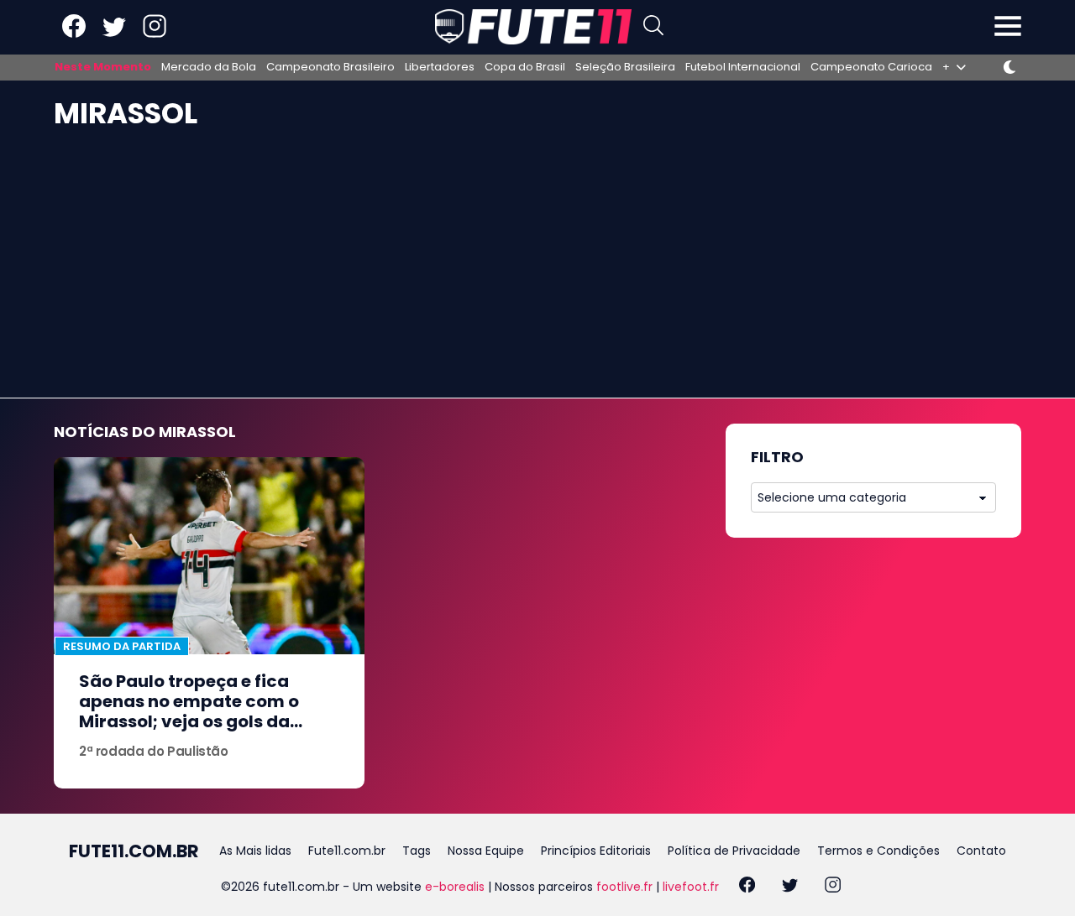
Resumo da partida (122, 646)
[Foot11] (533, 26)
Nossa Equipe (486, 850)
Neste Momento (103, 67)
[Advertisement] (537, 271)
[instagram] (832, 887)
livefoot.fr (691, 886)
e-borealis (455, 886)
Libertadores (440, 67)
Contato (981, 850)
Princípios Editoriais (596, 850)
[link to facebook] (74, 34)
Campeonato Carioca (871, 67)
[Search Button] (653, 27)
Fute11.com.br (346, 850)
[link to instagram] (154, 34)
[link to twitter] (114, 34)
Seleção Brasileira (625, 67)
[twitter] (789, 887)
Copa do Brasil (525, 67)
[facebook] (747, 887)
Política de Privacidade (734, 850)
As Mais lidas (255, 850)
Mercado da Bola (208, 67)
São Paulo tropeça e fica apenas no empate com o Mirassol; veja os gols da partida (189, 711)
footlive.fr (624, 886)
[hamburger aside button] (1007, 27)
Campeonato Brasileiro (330, 67)
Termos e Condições (878, 850)
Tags (416, 850)
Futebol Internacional (742, 67)
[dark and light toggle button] (1009, 67)
